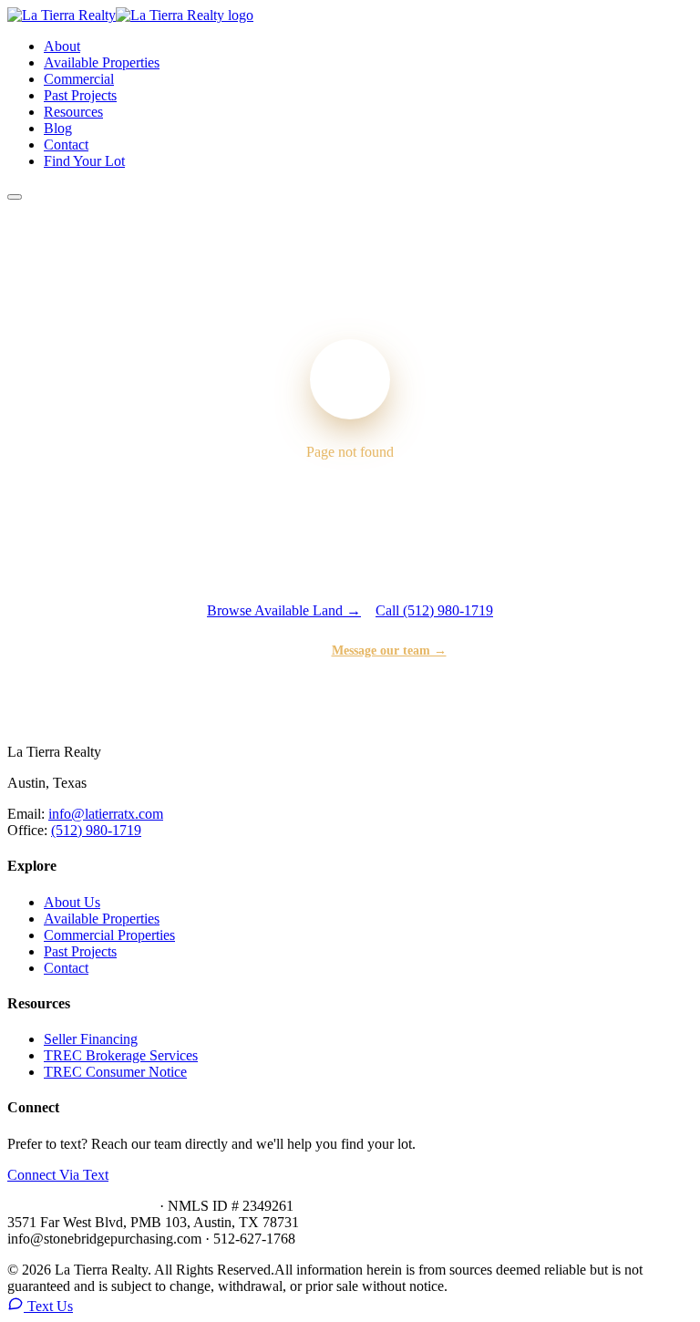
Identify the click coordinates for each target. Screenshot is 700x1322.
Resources (73, 111)
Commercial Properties (109, 935)
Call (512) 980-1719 (434, 610)
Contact (66, 144)
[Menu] (14, 197)
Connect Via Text (57, 1175)
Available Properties (102, 62)
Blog (58, 128)
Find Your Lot (84, 161)
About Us (72, 902)
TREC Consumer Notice (115, 1071)
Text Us (48, 1306)
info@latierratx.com (105, 813)
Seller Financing (91, 1039)
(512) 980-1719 (96, 830)
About (62, 46)
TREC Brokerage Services (121, 1055)
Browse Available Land (284, 610)
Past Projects (80, 95)
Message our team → (389, 650)
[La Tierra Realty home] (130, 15)
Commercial (79, 79)
